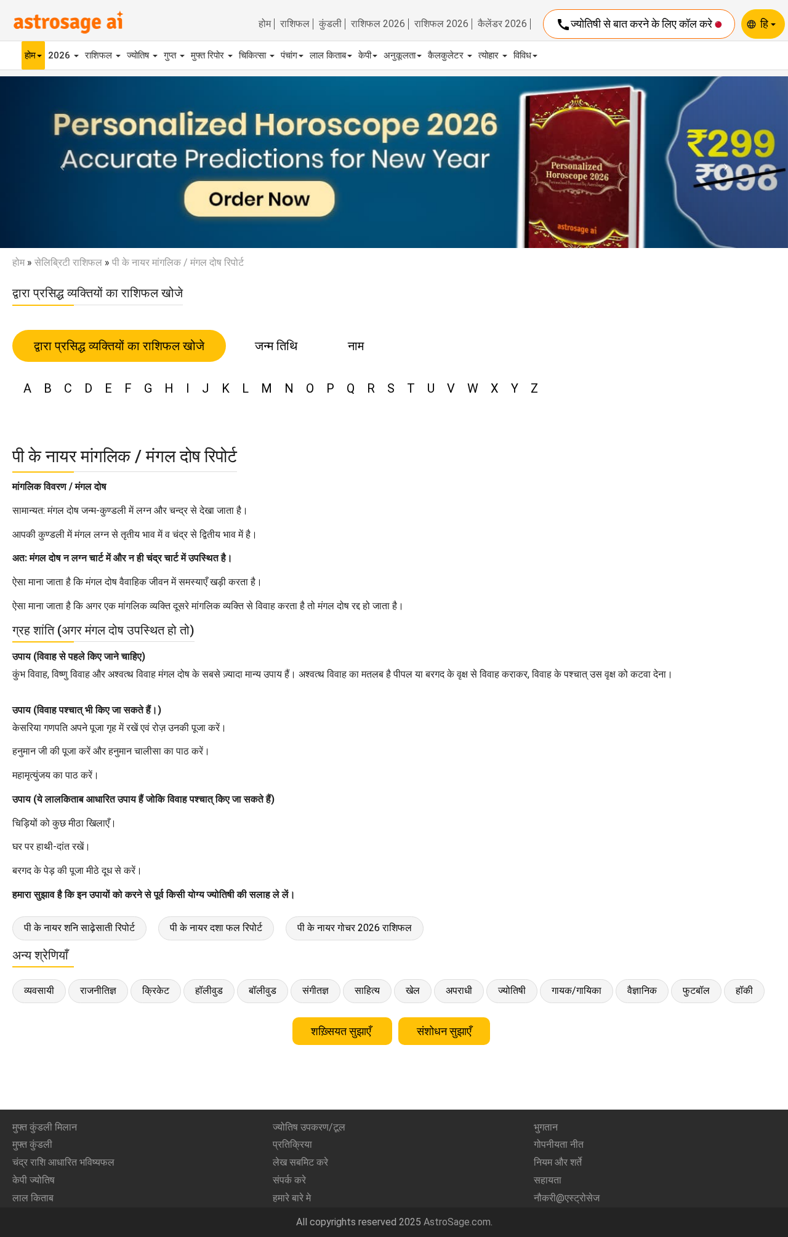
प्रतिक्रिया (292, 1144)
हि (765, 23)
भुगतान (546, 1127)
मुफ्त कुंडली (32, 1144)
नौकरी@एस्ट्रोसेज (567, 1198)
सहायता (547, 1180)
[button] (59, 162)
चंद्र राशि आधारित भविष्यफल (63, 1162)
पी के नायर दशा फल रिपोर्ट (216, 928)
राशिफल (295, 24)
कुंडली (330, 24)
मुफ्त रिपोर (209, 55)
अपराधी (459, 990)
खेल (413, 990)
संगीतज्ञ (315, 990)
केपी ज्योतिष (33, 1180)
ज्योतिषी (512, 990)
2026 (60, 55)
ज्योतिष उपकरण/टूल (309, 1127)
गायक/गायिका (576, 990)
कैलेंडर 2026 (502, 24)
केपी (364, 55)
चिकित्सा (253, 55)
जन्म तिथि (276, 345)
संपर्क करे (289, 1180)
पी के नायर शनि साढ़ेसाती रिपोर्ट (79, 928)
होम (265, 24)
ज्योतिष (139, 55)
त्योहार (489, 55)
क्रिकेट (155, 990)
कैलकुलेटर (447, 55)
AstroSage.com (457, 1222)
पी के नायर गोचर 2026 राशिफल (354, 928)
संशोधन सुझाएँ (444, 1031)
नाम (356, 345)
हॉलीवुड (209, 990)
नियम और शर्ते (558, 1162)
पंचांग (289, 55)
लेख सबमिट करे (300, 1162)
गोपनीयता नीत (559, 1144)
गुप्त (171, 55)
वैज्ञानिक (642, 990)
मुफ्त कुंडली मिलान (44, 1127)
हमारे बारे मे (292, 1198)
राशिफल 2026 (378, 24)
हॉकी (744, 990)
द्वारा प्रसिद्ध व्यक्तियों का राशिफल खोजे (119, 345)
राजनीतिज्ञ (98, 990)
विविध (522, 55)
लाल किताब (328, 55)
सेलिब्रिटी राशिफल (68, 262)
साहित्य (367, 990)
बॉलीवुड (262, 990)
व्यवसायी (39, 990)
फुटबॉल (696, 990)
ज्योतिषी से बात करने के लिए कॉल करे (635, 24)
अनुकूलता (400, 55)
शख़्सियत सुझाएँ (342, 1031)
